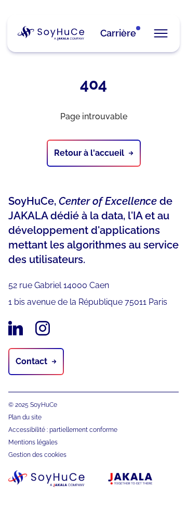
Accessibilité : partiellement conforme (62, 429)
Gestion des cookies (37, 454)
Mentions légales (33, 442)
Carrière (118, 33)
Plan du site (25, 417)
